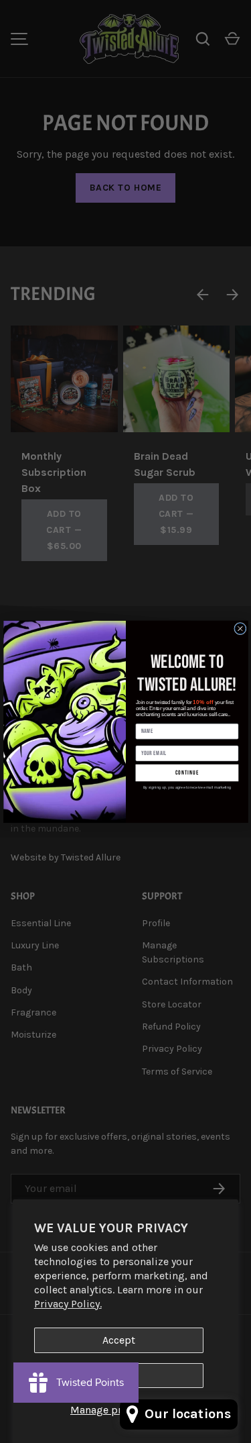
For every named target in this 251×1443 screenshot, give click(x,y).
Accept (118, 1340)
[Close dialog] (239, 628)
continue (187, 773)
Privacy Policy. (68, 1303)
